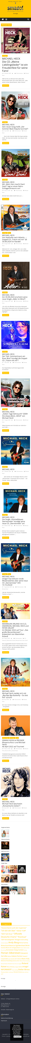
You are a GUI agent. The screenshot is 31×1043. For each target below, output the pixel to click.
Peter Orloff (25, 640)
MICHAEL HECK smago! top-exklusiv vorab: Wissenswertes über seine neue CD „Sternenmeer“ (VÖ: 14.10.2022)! (15, 580)
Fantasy (25, 950)
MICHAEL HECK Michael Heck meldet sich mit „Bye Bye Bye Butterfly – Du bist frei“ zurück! (15, 694)
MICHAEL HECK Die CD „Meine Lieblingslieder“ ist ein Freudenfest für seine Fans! (15, 64)
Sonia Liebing (15, 969)
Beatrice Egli (13, 945)
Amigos (17, 940)
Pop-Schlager (6, 738)
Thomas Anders (4, 972)
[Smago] (3, 19)
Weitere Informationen (17, 1034)
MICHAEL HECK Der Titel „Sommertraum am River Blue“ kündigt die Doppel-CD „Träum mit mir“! (15, 357)
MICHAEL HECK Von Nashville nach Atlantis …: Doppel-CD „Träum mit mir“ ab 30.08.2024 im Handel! (14, 238)
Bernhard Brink (24, 945)
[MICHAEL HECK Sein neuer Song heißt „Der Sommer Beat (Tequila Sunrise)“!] (15, 92)
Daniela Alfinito (5, 947)
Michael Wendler (4, 963)
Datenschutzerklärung (7, 1018)
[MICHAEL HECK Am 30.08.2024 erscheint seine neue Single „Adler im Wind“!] (15, 262)
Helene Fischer (16, 956)
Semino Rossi (15, 750)
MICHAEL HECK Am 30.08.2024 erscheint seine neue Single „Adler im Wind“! (14, 297)
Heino (9, 956)
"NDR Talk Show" (7, 934)
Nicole (13, 963)
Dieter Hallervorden (25, 947)
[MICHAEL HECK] (15, 437)
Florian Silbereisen (11, 952)
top (9, 233)
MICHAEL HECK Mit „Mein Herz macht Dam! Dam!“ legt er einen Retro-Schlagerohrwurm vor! (13, 185)
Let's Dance (17, 959)
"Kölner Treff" (21, 931)
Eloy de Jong (3, 950)
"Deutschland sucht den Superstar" (14, 928)
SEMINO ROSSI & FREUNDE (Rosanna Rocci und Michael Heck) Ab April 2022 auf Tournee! (13, 743)
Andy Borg (13, 942)
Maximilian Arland (11, 640)
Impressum (4, 1020)
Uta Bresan (11, 972)
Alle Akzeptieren (17, 1036)
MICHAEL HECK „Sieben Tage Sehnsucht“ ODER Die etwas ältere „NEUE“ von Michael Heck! (15, 415)
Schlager (5, 55)
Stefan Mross (24, 969)
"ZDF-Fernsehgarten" (8, 940)
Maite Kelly (25, 959)
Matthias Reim (16, 960)
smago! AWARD (18, 967)
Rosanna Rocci (8, 750)
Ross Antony (10, 967)
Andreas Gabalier (4, 942)
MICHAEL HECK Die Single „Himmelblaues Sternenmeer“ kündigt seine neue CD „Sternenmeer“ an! (13, 520)
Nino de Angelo (18, 963)
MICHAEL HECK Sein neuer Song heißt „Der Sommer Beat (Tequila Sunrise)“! (15, 126)
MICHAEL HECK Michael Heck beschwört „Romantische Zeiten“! (12, 803)
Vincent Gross (18, 972)
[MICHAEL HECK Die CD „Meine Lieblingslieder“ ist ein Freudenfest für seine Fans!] (15, 28)
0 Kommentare (19, 73)
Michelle (10, 963)
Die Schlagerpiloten (15, 947)
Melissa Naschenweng (25, 960)
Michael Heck (5, 589)
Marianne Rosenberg (6, 960)
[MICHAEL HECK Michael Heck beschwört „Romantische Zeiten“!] (15, 767)
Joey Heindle (11, 959)
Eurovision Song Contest (14, 950)
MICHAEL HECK (8, 469)
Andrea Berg (24, 940)
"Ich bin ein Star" (8, 930)
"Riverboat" (22, 937)
